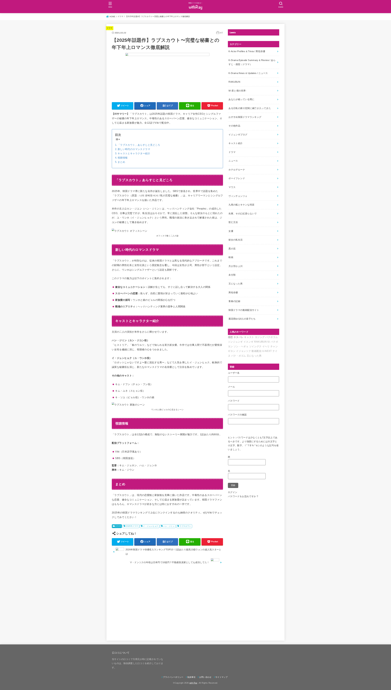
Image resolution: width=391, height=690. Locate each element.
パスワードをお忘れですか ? (243, 496)
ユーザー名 (234, 373)
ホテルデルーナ (236, 169)
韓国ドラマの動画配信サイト (243, 310)
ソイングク (255, 346)
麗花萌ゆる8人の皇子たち (242, 319)
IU (268, 341)
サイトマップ (221, 677)
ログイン (232, 492)
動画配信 (256, 351)
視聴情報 (123, 157)
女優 (230, 231)
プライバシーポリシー (173, 677)
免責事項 (191, 677)
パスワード (234, 401)
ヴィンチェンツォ (237, 196)
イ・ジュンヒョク (150, 526)
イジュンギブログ (237, 134)
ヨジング (260, 337)
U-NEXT (267, 351)
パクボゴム (271, 337)
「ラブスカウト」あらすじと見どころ (139, 145)
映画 (230, 257)
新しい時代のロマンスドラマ (134, 149)
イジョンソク (243, 351)
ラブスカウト (185, 526)
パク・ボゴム (238, 355)
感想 (230, 337)
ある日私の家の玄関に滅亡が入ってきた (249, 108)
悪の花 (232, 248)
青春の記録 (234, 301)
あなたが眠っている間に (241, 99)
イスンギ (248, 341)
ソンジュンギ (235, 341)
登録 (233, 485)
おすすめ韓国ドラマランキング (244, 117)
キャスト (249, 337)
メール (231, 387)
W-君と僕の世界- (237, 90)
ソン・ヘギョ (241, 346)
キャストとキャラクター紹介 (134, 153)
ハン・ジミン (169, 526)
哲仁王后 (233, 222)
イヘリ (266, 346)
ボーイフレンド (236, 178)
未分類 (232, 275)
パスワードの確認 (237, 414)
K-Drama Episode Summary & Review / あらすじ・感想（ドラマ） (252, 62)
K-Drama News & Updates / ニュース (248, 73)
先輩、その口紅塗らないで (242, 213)
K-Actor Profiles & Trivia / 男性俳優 (246, 51)
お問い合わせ (205, 677)
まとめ (121, 162)
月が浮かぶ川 (235, 266)
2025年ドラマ (132, 526)
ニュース (233, 161)
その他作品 (234, 126)
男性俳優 (233, 292)
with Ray (193, 683)
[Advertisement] (167, 602)
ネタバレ (238, 337)
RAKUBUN (234, 82)
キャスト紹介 (235, 143)
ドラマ (109, 28)
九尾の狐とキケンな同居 (241, 205)
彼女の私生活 (235, 240)
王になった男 (235, 283)
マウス (232, 187)
